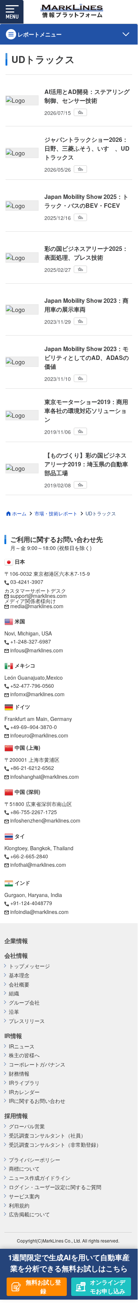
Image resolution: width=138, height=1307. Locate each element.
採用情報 (16, 1116)
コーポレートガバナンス (37, 1064)
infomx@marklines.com (37, 694)
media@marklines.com (36, 606)
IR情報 (13, 1036)
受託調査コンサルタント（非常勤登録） (55, 1145)
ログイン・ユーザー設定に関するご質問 (55, 1187)
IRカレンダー (24, 1092)
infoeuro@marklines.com (39, 735)
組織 (14, 993)
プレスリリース (27, 1021)
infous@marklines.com (36, 650)
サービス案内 (24, 1196)
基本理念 (19, 975)
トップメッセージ (29, 966)
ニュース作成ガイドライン (39, 1178)
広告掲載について (29, 1214)
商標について (24, 1169)
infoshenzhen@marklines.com (45, 820)
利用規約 (19, 1205)
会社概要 (19, 984)
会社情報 (16, 956)
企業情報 (16, 941)
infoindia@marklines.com (39, 911)
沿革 (14, 1012)
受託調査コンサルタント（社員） (47, 1135)
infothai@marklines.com (38, 864)
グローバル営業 (27, 1126)
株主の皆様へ (24, 1055)
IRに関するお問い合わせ (37, 1101)
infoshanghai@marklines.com (44, 776)
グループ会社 (24, 1002)
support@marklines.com (38, 595)
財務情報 (19, 1074)
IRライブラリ (24, 1083)
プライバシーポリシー (34, 1160)
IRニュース (21, 1046)
